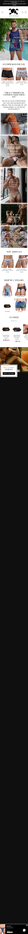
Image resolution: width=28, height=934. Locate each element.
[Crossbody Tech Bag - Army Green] (3, 340)
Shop (14, 126)
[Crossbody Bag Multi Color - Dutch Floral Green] (19, 341)
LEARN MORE (14, 157)
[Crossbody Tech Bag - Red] (8, 340)
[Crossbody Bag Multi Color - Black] (16, 341)
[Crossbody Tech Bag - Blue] (7, 340)
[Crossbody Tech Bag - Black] (5, 340)
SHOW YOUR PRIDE (19, 41)
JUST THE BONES (14, 187)
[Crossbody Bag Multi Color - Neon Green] (17, 341)
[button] (24, 930)
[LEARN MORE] (14, 237)
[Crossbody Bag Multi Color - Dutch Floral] (14, 341)
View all (14, 321)
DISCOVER (14, 220)
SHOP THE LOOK (9, 373)
